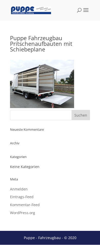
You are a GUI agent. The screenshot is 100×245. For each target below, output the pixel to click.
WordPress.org (22, 212)
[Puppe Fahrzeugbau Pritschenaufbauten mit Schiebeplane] (42, 106)
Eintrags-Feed (22, 196)
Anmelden (19, 189)
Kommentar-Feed (25, 204)
